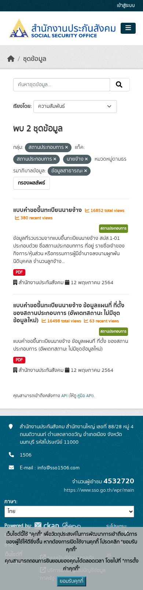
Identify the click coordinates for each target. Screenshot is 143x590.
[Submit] (120, 84)
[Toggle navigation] (128, 28)
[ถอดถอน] (66, 148)
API (64, 395)
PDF (19, 272)
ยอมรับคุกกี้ (71, 581)
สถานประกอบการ (113, 228)
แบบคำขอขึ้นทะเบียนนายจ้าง (48, 210)
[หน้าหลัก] (11, 59)
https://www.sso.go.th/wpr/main (99, 490)
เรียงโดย (21, 106)
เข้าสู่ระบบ (126, 5)
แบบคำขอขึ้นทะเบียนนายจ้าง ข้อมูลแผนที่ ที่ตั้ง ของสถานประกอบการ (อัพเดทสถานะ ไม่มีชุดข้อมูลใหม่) (68, 313)
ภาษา (10, 501)
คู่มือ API (84, 395)
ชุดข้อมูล (34, 59)
